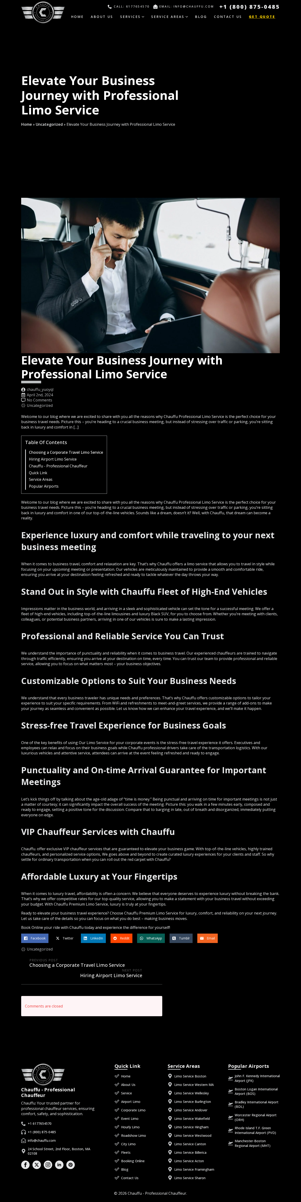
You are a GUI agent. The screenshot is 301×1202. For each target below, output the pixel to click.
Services (130, 16)
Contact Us (228, 16)
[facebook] (25, 1165)
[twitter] (36, 1165)
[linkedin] (59, 1165)
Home (77, 16)
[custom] (70, 1165)
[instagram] (48, 1165)
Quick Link (38, 473)
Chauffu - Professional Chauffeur (58, 466)
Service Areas (167, 16)
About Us (102, 16)
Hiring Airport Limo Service (53, 459)
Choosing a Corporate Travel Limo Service (66, 452)
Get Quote (262, 16)
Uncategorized (49, 124)
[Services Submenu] (145, 16)
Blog (201, 16)
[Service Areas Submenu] (188, 16)
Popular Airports (44, 486)
